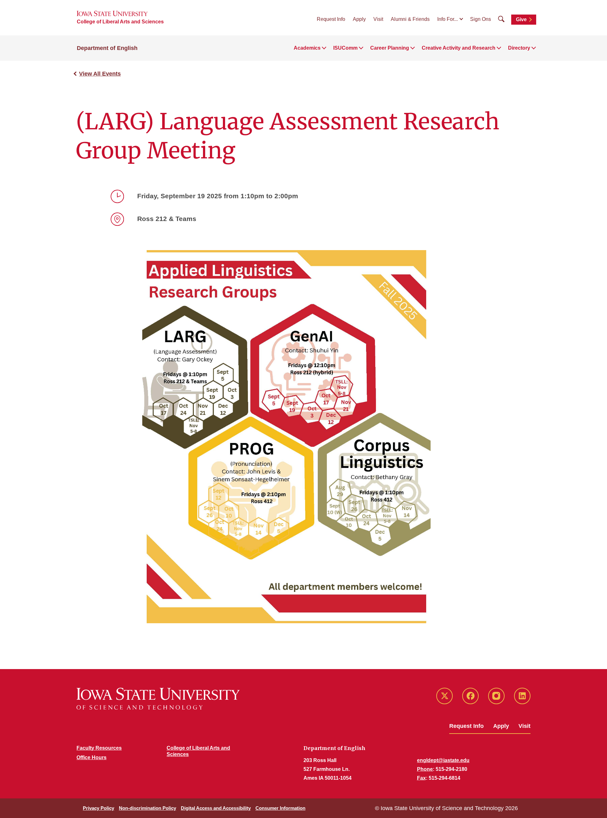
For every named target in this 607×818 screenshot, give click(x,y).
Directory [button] (519, 48)
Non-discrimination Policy (147, 808)
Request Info (331, 19)
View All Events (100, 74)
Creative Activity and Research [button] (458, 48)
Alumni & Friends (410, 19)
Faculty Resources (99, 748)
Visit (378, 19)
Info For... (447, 19)
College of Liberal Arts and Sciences (120, 21)
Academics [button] (307, 48)
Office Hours (92, 757)
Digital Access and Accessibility (216, 808)
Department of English (107, 48)
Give (521, 19)
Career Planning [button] (389, 48)
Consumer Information (280, 808)
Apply (359, 19)
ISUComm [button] (345, 48)
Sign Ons (480, 19)
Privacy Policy (98, 808)
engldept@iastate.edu (443, 760)
